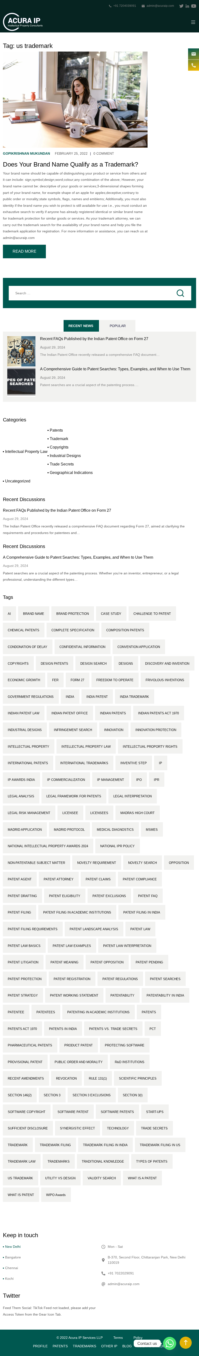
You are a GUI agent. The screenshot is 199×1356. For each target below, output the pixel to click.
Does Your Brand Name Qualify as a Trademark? (70, 164)
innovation (113, 730)
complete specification (72, 630)
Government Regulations (31, 697)
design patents (54, 663)
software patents (117, 1112)
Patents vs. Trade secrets (113, 1029)
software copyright (26, 1112)
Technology (118, 1128)
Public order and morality (79, 1062)
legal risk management (29, 813)
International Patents (28, 763)
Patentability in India (165, 995)
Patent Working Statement (74, 995)
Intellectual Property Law (26, 451)
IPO (139, 780)
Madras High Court (137, 813)
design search (93, 663)
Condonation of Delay (27, 647)
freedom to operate (114, 680)
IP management (110, 780)
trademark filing (55, 1145)
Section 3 (52, 1095)
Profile (40, 1346)
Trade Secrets (62, 464)
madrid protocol (69, 829)
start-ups (155, 1112)
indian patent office (69, 713)
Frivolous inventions (165, 680)
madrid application (25, 829)
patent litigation (23, 962)
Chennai (11, 1268)
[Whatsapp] (169, 1343)
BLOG (127, 1346)
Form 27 (77, 680)
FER (55, 680)
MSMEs (152, 829)
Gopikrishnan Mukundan (26, 153)
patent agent (20, 879)
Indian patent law (23, 713)
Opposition (179, 863)
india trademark (134, 697)
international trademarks (84, 763)
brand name (33, 614)
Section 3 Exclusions (92, 1095)
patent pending (149, 962)
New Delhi (13, 1247)
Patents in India (63, 1029)
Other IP (109, 1346)
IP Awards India (21, 780)
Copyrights (59, 447)
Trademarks (84, 1346)
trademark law (21, 1161)
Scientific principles (138, 1078)
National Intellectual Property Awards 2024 (48, 846)
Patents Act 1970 (22, 1029)
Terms (118, 1338)
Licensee (70, 813)
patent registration (72, 979)
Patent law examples (72, 946)
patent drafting (22, 896)
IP (160, 763)
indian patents (113, 713)
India (70, 697)
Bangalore (13, 1257)
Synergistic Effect (77, 1128)
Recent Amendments (26, 1078)
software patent (73, 1112)
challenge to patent (152, 614)
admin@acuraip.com (160, 6)
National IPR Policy (117, 846)
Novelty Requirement (96, 863)
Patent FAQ (148, 896)
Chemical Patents (23, 630)
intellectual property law (86, 746)
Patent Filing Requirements (33, 929)
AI (9, 614)
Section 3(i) (132, 1095)
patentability (122, 995)
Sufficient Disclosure (28, 1128)
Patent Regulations (120, 979)
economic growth (24, 680)
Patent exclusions (109, 896)
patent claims (98, 879)
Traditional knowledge (103, 1161)
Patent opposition (107, 962)
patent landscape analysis (94, 929)
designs (126, 663)
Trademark (59, 439)
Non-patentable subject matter (36, 863)
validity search (102, 1178)
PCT (152, 1029)
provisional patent (25, 1062)
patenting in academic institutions (98, 1012)
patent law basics (24, 946)
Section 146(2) (20, 1095)
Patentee (16, 1012)
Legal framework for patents (73, 796)
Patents (56, 430)
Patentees (45, 1012)
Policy (137, 1338)
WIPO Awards (56, 1195)
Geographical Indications (71, 473)
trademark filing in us (160, 1145)
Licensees (99, 813)
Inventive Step (133, 763)
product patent (78, 1045)
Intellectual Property (28, 746)
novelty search (142, 863)
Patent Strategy (23, 995)
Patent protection (24, 979)
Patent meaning (64, 962)
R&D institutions (129, 1062)
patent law (140, 929)
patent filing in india (141, 912)
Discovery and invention (167, 663)
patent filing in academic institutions (77, 912)
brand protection (72, 614)
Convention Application (138, 647)
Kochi (9, 1278)
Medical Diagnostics (115, 829)
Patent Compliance (140, 879)
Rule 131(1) (98, 1078)
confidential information (82, 647)
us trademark (20, 1178)
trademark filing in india (105, 1145)
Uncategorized (17, 481)
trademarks (59, 1161)
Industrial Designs (65, 456)
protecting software (124, 1045)
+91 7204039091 (124, 6)
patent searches (165, 979)
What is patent (21, 1195)
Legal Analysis (21, 796)
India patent (97, 697)
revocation (66, 1078)
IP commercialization (66, 780)
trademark (18, 1145)
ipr (156, 780)
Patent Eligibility (64, 896)
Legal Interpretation (132, 796)
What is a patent (142, 1178)
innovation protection (155, 730)
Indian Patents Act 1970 (158, 713)
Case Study (111, 614)
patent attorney (59, 879)
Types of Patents (151, 1161)
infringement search (73, 730)
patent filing (19, 912)
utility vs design (60, 1178)
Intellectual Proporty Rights (150, 746)
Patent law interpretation (127, 946)
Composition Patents (125, 630)
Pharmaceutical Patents (30, 1045)
